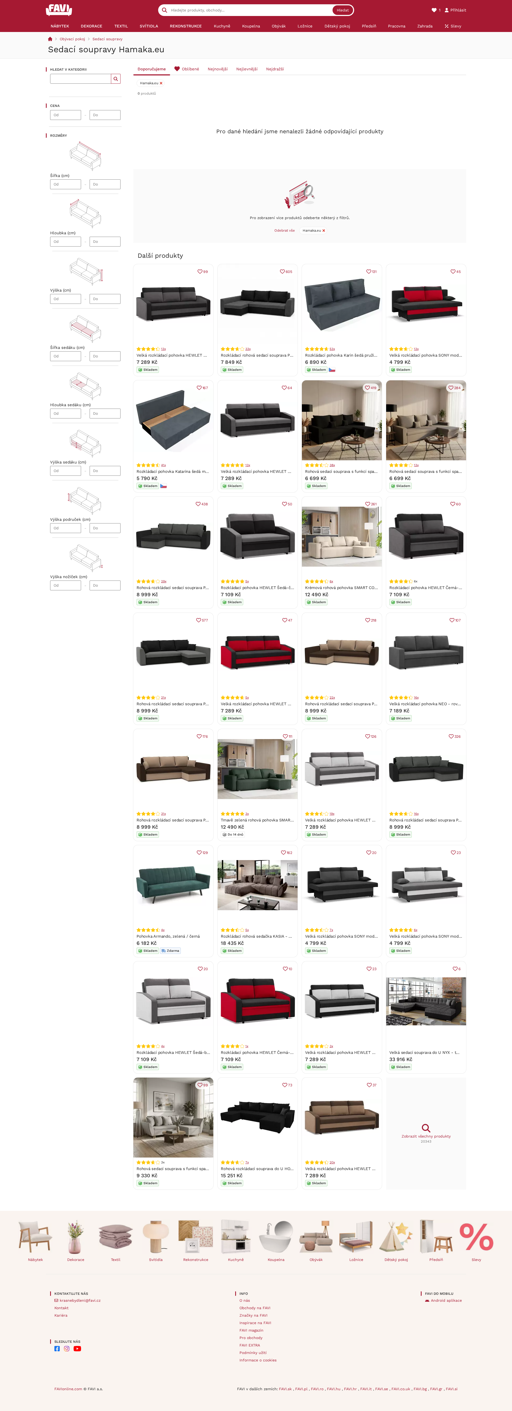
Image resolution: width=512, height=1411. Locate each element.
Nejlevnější (247, 69)
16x (416, 697)
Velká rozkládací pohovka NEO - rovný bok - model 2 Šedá (445, 704)
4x (163, 930)
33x (247, 349)
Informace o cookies (258, 1360)
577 (205, 620)
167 (205, 388)
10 (290, 969)
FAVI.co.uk (401, 1389)
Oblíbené (190, 69)
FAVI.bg (421, 1389)
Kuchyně (236, 1259)
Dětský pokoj (396, 1259)
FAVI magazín (251, 1330)
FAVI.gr (437, 1389)
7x (331, 930)
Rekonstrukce (195, 1259)
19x (332, 814)
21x (163, 697)
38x (332, 465)
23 (459, 852)
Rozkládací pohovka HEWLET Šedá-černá (260, 587)
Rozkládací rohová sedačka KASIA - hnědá (260, 936)
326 (457, 736)
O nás (244, 1300)
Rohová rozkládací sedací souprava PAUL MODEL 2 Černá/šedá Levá (201, 587)
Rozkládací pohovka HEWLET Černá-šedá (428, 587)
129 (205, 852)
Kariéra (60, 1315)
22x (332, 697)
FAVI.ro (318, 1389)
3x (247, 814)
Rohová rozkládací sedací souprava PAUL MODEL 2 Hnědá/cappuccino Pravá (208, 820)
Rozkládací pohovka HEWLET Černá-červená (263, 1052)
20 (374, 852)
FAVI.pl (302, 1389)
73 (290, 1085)
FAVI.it (366, 1389)
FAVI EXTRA (249, 1345)
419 (374, 388)
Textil (115, 1259)
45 (458, 271)
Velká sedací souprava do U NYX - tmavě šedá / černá (440, 1052)
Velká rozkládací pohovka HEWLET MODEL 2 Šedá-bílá (357, 820)
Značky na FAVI (253, 1315)
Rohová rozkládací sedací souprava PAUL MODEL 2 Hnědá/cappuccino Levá (376, 704)
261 (374, 504)
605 (289, 271)
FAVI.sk (286, 1389)
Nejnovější (218, 69)
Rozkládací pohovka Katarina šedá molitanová (179, 471)
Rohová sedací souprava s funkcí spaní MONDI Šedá (438, 471)
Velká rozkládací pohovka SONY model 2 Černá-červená (442, 355)
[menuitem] (60, 26)
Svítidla (156, 1259)
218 (374, 620)
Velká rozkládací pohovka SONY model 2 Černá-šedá (354, 936)
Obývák (316, 1259)
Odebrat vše (284, 230)
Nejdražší (275, 69)
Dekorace (75, 1259)
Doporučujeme (152, 69)
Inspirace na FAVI (255, 1323)
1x (246, 1046)
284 (457, 388)
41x (163, 465)
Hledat (343, 10)
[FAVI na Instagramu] (66, 1348)
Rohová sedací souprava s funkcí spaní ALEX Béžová (186, 1168)
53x (332, 349)
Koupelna (276, 1259)
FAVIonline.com (68, 1389)
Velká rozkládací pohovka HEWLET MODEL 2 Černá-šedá (190, 355)
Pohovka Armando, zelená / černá (168, 936)
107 (458, 620)
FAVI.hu (334, 1389)
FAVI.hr (351, 1389)
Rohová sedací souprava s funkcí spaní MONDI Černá (354, 471)
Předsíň (436, 1259)
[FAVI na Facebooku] (57, 1348)
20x (332, 1162)
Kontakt (61, 1308)
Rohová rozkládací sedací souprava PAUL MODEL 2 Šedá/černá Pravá (201, 704)
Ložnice (356, 1259)
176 (205, 736)
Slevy (476, 1259)
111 (290, 736)
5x (247, 581)
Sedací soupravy (107, 39)
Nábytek (35, 1259)
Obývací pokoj (72, 39)
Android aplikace (446, 1300)
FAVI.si (452, 1389)
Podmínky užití (253, 1352)
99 (205, 271)
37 (375, 1085)
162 (289, 852)
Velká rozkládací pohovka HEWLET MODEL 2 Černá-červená (277, 704)
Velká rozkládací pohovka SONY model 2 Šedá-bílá (437, 936)
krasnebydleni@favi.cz (80, 1300)
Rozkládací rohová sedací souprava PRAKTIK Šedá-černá (274, 355)
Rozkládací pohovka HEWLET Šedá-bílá (174, 1052)
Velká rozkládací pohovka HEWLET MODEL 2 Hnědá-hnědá (361, 1168)
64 (289, 388)
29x (163, 581)
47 (290, 620)
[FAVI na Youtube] (77, 1348)
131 (374, 271)
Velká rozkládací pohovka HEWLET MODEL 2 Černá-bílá (358, 1052)
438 (204, 504)
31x (163, 814)
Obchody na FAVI (254, 1308)
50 (290, 504)
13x (163, 349)
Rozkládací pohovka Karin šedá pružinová (344, 355)
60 (458, 504)
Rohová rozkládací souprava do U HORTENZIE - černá (271, 1168)
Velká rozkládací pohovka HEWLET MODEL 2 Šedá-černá (275, 471)
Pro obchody (250, 1338)
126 (374, 736)
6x (331, 581)
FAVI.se (382, 1389)
